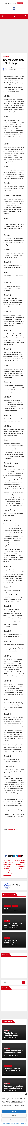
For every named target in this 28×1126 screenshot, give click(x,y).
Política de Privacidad (15, 1123)
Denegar (14, 1115)
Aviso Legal (23, 1123)
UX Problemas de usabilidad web (11, 941)
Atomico (13, 67)
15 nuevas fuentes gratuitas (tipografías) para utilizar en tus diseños (19, 864)
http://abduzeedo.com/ (14, 829)
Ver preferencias (14, 1120)
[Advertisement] (14, 33)
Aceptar (14, 1111)
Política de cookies (6, 1123)
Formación (6, 1048)
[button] (25, 1094)
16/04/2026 (8, 1055)
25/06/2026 (8, 1037)
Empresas (6, 1030)
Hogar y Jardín (7, 905)
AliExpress (8, 908)
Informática (6, 56)
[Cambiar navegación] (14, 16)
